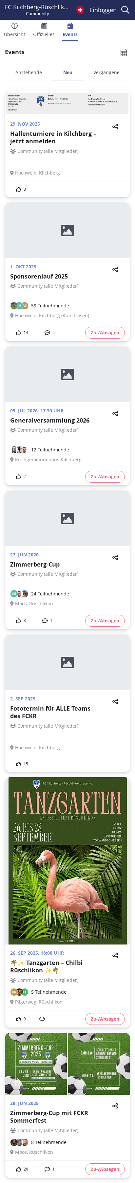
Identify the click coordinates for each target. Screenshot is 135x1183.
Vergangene (106, 72)
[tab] (28, 74)
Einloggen (103, 10)
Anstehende (28, 72)
